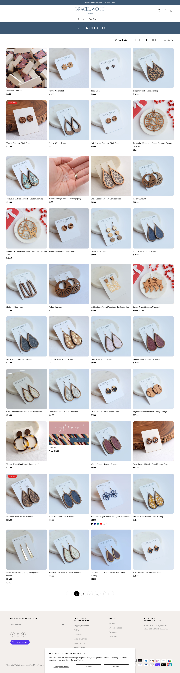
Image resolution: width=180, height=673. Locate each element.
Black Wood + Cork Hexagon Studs (105, 412)
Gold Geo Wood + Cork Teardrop (62, 359)
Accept (88, 667)
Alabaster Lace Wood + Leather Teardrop (65, 572)
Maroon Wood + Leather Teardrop (146, 359)
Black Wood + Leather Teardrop (18, 359)
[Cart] (171, 10)
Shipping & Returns (81, 625)
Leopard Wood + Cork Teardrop (145, 91)
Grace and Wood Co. (29, 665)
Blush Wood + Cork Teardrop (102, 359)
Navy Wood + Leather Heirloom (61, 516)
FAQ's (76, 630)
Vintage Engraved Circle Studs (18, 143)
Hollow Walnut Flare (14, 307)
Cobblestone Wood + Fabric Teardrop (63, 412)
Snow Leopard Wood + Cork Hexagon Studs (150, 464)
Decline (116, 667)
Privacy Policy (79, 643)
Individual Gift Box (14, 91)
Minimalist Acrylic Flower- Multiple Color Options (110, 516)
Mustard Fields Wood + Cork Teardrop (148, 516)
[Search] (159, 10)
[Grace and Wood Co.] (90, 10)
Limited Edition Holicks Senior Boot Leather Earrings (108, 574)
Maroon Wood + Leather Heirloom (104, 464)
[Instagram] (18, 634)
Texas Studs (95, 91)
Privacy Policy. (77, 660)
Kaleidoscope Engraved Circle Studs (105, 143)
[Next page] (111, 593)
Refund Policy (79, 648)
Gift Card (52, 448)
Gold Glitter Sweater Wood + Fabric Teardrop (24, 412)
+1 (107, 523)
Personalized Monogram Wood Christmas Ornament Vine (26, 253)
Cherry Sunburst (139, 199)
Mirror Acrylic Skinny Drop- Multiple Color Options (23, 574)
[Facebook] (12, 634)
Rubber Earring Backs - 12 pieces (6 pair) (65, 199)
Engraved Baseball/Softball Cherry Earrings (150, 412)
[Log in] (165, 10)
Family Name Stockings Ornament (146, 307)
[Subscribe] (63, 625)
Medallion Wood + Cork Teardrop (19, 516)
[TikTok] (23, 634)
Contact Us (78, 634)
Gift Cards (113, 636)
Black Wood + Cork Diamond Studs (147, 572)
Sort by (170, 40)
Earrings (112, 623)
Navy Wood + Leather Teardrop (145, 251)
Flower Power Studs (56, 91)
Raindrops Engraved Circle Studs (61, 251)
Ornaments (113, 632)
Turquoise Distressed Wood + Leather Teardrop (24, 199)
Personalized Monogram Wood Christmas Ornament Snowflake (153, 144)
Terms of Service (80, 639)
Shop (80, 19)
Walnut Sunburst (55, 307)
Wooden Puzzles (115, 628)
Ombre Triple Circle (98, 251)
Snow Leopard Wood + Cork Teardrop (106, 199)
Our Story (93, 19)
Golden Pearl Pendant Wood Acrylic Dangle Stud (110, 307)
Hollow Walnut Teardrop (58, 143)
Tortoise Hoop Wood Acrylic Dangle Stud (22, 464)
